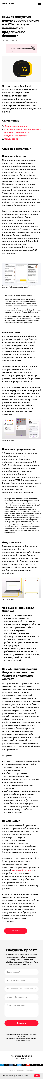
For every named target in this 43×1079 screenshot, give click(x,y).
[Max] (19, 1065)
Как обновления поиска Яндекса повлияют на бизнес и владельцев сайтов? (22, 132)
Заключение (11, 139)
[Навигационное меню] (39, 4)
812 (24, 965)
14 (30, 965)
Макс (36, 962)
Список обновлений (15, 126)
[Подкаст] (24, 1065)
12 (32, 965)
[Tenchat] (15, 1065)
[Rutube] (32, 1065)
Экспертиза (7, 12)
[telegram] (2, 1065)
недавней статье (21, 870)
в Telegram (27, 962)
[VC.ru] (6, 1065)
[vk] (11, 1065)
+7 (21, 965)
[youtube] (28, 1065)
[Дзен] (36, 1065)
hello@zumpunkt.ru (13, 962)
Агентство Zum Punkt (21, 1056)
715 (27, 965)
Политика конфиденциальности (21, 1070)
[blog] (41, 1065)
